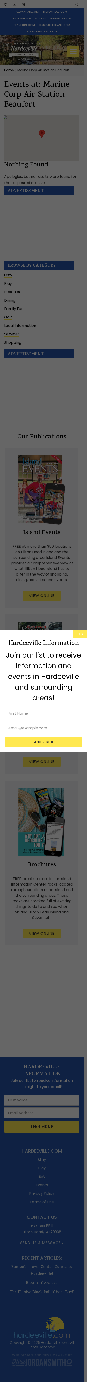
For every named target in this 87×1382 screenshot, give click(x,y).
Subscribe (43, 742)
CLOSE (79, 634)
